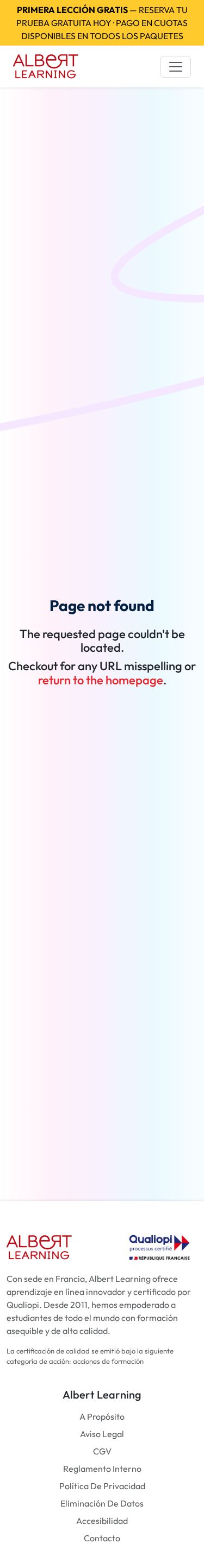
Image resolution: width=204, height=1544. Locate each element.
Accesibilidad (102, 1520)
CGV (102, 1451)
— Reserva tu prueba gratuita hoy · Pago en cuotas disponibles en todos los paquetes (102, 22)
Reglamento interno (102, 1468)
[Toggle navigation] (175, 67)
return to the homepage (100, 680)
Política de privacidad (102, 1486)
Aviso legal (102, 1433)
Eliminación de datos (102, 1503)
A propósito (102, 1416)
